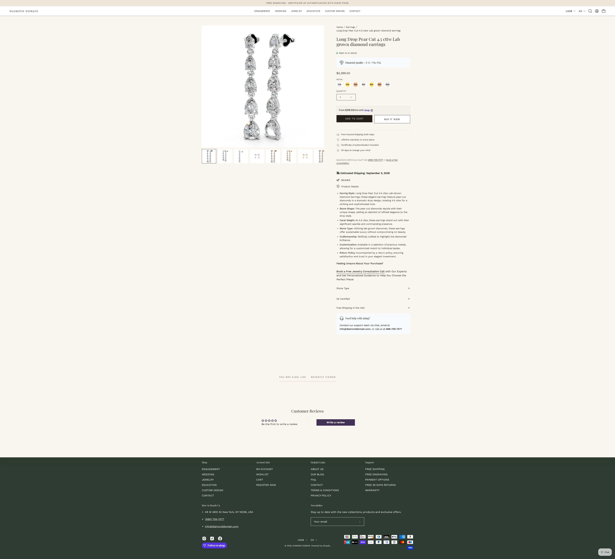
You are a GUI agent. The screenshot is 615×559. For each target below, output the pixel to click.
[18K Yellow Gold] (372, 84)
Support (369, 462)
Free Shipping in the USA (350, 308)
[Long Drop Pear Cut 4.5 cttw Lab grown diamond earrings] (209, 156)
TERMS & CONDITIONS (325, 490)
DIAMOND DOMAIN (24, 11)
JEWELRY (208, 479)
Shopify (326, 546)
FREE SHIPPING (375, 469)
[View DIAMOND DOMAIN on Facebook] (219, 538)
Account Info (263, 462)
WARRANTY (372, 490)
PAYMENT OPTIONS (377, 479)
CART (259, 479)
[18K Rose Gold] (380, 84)
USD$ (569, 11)
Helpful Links (318, 462)
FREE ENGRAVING (376, 474)
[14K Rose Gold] (356, 84)
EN (580, 11)
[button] (590, 11)
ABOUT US (317, 469)
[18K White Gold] (364, 84)
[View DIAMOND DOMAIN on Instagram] (203, 538)
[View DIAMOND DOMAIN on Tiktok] (211, 538)
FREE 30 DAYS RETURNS (380, 484)
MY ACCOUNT (264, 469)
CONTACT (208, 495)
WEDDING (208, 474)
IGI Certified (343, 299)
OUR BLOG (317, 474)
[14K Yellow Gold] (347, 84)
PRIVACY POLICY (321, 495)
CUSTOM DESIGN (212, 490)
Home (339, 27)
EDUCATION (209, 484)
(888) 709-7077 (375, 160)
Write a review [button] (336, 422)
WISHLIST (262, 474)
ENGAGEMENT (211, 469)
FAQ (313, 479)
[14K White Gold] (339, 84)
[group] (307, 3)
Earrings (350, 27)
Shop (204, 462)
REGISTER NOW (266, 484)
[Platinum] (388, 84)
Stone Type (342, 288)
